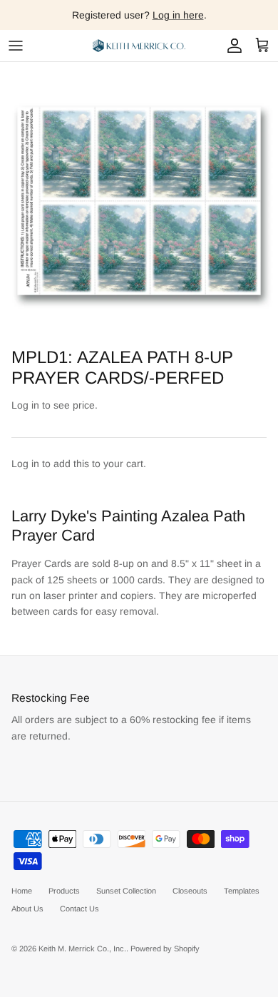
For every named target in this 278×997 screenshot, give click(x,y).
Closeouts (190, 890)
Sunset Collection (126, 890)
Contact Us (79, 908)
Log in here (178, 15)
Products (64, 890)
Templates (241, 890)
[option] (139, 201)
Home (21, 890)
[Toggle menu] (15, 45)
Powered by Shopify (165, 948)
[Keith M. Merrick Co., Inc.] (139, 45)
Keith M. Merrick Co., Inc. (82, 948)
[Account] (231, 45)
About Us (27, 908)
